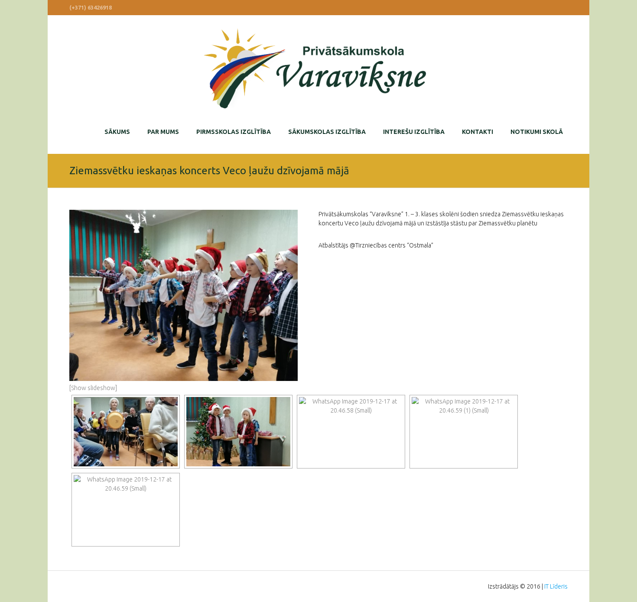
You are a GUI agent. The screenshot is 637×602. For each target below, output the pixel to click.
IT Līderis (556, 586)
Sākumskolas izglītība (327, 131)
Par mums (163, 131)
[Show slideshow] (93, 387)
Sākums (117, 131)
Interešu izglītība (414, 131)
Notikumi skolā (536, 131)
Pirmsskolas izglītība (233, 131)
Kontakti (477, 131)
